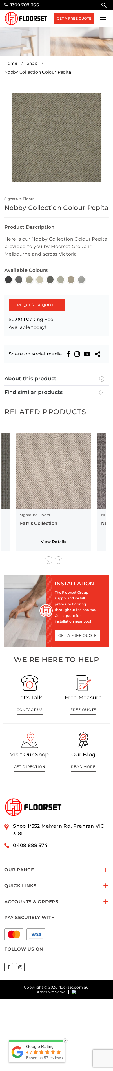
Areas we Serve (51, 992)
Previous (48, 560)
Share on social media (35, 354)
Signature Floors (19, 199)
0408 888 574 (30, 845)
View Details (53, 541)
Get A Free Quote (74, 18)
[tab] (56, 379)
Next (58, 560)
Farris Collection (38, 523)
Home (10, 63)
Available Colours (26, 270)
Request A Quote (36, 304)
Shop (32, 63)
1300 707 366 (24, 5)
